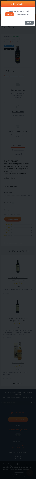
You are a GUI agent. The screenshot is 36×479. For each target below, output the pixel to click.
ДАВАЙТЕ (9, 14)
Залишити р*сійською (23, 14)
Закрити (29, 23)
